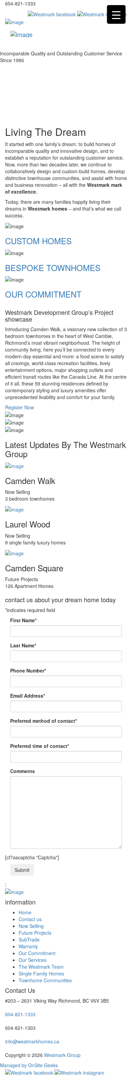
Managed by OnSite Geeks (29, 1065)
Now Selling (31, 925)
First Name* (23, 620)
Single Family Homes (41, 973)
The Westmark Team (41, 966)
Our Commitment (37, 953)
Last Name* (23, 645)
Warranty (28, 946)
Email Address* (27, 695)
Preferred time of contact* (39, 745)
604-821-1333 (20, 1014)
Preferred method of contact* (43, 720)
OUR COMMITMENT (43, 294)
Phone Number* (28, 670)
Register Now (19, 407)
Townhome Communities (45, 980)
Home (25, 912)
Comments (22, 771)
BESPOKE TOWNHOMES (53, 267)
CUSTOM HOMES (38, 241)
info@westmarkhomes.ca (32, 1041)
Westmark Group (62, 1055)
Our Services (32, 959)
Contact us (30, 919)
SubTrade (29, 939)
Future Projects (35, 932)
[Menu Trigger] (116, 14)
